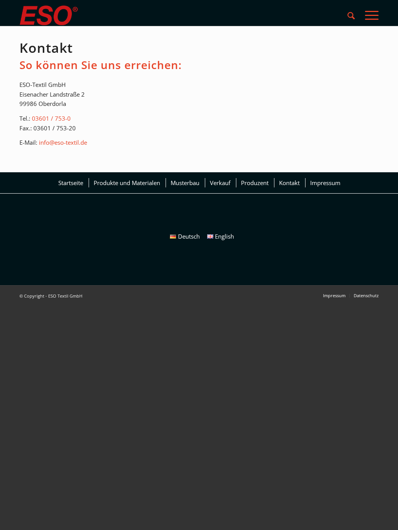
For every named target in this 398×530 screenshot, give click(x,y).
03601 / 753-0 (51, 118)
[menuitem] (351, 15)
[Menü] (369, 15)
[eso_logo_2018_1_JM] (48, 15)
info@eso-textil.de (63, 142)
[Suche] (351, 15)
